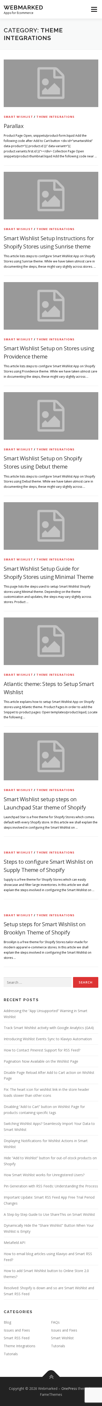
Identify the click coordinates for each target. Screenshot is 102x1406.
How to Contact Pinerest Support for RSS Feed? (42, 1050)
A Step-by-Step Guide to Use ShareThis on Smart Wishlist (49, 1214)
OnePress (69, 1388)
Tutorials (58, 1346)
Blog (7, 1322)
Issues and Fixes (17, 1330)
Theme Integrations (55, 117)
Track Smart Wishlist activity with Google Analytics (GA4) (49, 1027)
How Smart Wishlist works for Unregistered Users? (44, 1174)
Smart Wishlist (18, 117)
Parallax (14, 125)
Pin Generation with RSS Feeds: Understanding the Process (51, 1186)
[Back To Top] (51, 1377)
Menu (94, 9)
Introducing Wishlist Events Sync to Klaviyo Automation (48, 1039)
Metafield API (14, 1242)
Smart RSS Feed (16, 1338)
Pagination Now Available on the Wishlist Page (41, 1061)
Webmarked (23, 7)
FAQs (55, 1322)
